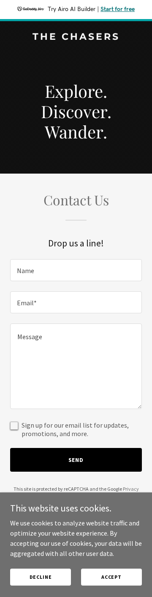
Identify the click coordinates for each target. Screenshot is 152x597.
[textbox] (76, 270)
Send (76, 460)
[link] (76, 37)
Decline (41, 577)
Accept (111, 577)
